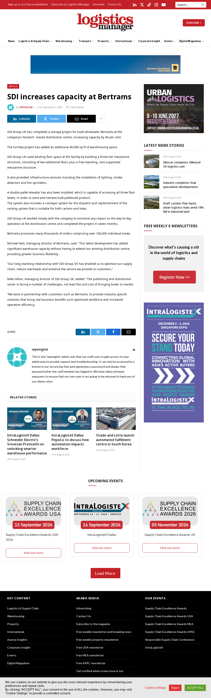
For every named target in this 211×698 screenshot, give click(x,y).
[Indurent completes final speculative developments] (151, 182)
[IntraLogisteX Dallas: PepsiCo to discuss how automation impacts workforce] (71, 418)
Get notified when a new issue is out (99, 671)
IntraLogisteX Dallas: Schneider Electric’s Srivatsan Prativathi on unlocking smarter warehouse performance (27, 444)
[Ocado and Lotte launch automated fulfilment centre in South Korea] (116, 418)
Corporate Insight (149, 41)
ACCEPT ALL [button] (195, 687)
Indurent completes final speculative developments (180, 185)
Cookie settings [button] (155, 687)
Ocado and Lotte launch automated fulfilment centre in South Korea (115, 440)
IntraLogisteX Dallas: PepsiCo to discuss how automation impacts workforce (70, 442)
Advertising (83, 608)
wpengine (26, 107)
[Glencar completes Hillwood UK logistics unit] (151, 161)
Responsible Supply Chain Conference (169, 639)
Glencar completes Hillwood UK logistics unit (181, 164)
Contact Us (114, 4)
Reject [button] (175, 687)
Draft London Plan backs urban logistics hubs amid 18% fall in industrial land (183, 207)
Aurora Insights (17, 639)
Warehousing (63, 41)
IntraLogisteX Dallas (101, 534)
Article (13, 86)
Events (168, 41)
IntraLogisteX (154, 647)
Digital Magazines (190, 41)
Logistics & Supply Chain (34, 41)
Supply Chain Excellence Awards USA (169, 616)
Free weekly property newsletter (97, 639)
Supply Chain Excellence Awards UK (170, 534)
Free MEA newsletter (90, 655)
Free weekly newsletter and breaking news (103, 631)
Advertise (98, 4)
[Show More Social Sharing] (101, 119)
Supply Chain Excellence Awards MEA (169, 624)
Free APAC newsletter (91, 663)
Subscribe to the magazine (93, 624)
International (123, 41)
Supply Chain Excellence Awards (166, 608)
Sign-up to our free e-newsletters (28, 4)
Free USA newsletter (89, 647)
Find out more (33, 553)
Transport (85, 41)
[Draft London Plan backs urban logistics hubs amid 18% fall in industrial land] (151, 202)
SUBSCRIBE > (193, 23)
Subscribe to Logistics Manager (70, 4)
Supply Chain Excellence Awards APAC (170, 631)
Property (103, 41)
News (11, 41)
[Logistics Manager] (105, 23)
